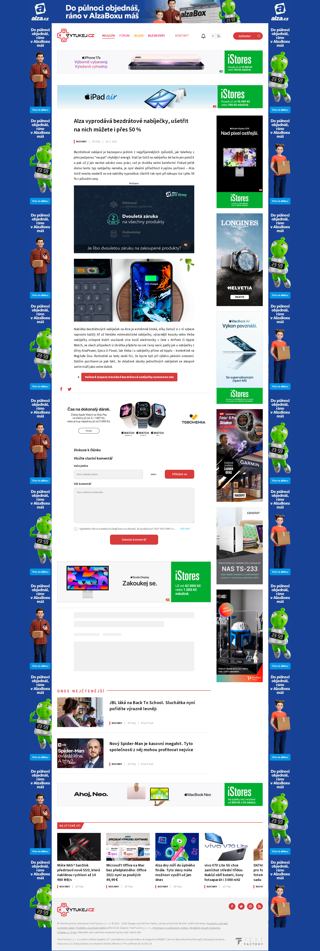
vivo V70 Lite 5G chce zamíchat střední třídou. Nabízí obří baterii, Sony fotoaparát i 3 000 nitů (224, 872)
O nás (73, 932)
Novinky (81, 141)
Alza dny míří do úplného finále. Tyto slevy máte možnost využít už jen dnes (175, 872)
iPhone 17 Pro (120, 944)
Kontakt (182, 36)
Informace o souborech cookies (171, 928)
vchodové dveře (101, 944)
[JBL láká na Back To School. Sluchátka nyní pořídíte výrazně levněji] (80, 712)
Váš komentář (82, 484)
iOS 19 (147, 944)
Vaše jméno (81, 466)
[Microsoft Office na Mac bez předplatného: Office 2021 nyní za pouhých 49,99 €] (128, 847)
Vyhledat (245, 36)
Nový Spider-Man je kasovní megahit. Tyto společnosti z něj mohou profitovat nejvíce (151, 747)
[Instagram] (250, 906)
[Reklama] (40, 11)
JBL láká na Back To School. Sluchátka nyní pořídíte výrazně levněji (152, 706)
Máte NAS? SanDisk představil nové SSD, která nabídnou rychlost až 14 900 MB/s (78, 872)
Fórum (124, 36)
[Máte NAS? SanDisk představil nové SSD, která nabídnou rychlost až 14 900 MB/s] (79, 847)
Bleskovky (156, 36)
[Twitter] (241, 906)
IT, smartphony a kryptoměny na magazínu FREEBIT (137, 939)
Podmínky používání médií (90, 928)
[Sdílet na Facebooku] (61, 390)
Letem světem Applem (93, 939)
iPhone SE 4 (135, 944)
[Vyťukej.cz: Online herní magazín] (75, 36)
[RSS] (259, 906)
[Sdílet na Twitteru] (69, 390)
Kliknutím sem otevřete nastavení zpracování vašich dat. (109, 932)
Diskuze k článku (87, 450)
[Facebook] (232, 906)
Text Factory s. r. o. (100, 923)
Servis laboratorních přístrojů (184, 939)
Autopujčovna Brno (213, 939)
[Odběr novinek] (203, 36)
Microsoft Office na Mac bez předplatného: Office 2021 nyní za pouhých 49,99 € (126, 872)
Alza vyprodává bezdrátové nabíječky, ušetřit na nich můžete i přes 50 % (131, 125)
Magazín (108, 36)
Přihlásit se (179, 474)
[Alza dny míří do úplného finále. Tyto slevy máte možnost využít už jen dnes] (177, 847)
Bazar (139, 36)
